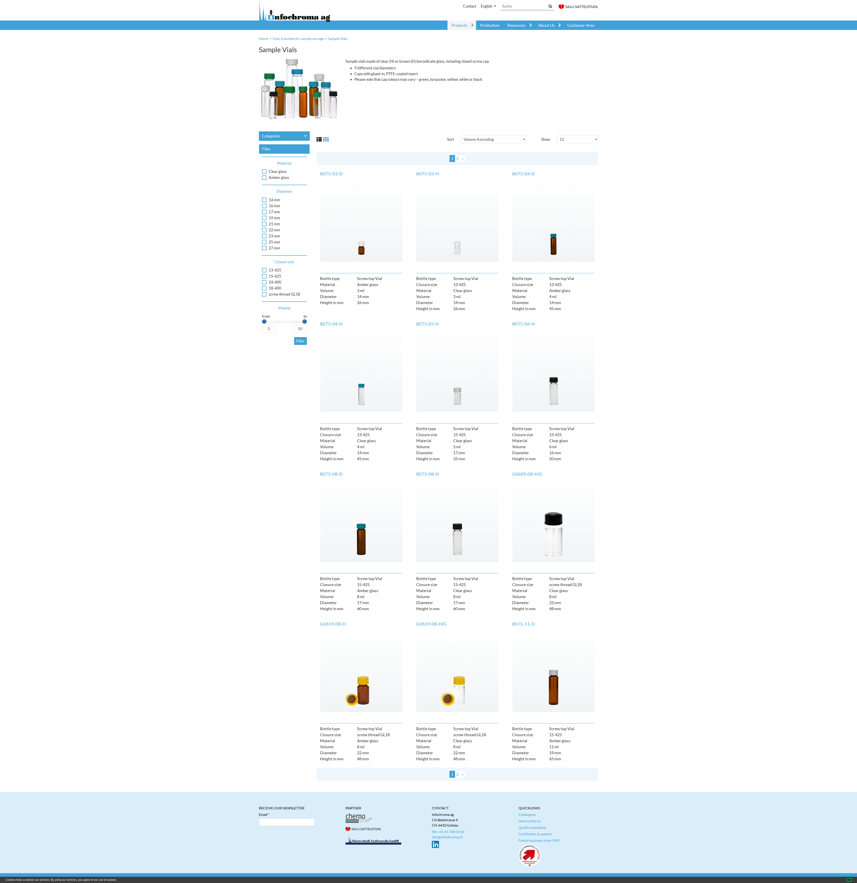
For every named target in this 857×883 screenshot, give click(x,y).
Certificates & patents (535, 834)
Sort (450, 139)
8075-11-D (523, 623)
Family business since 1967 (539, 840)
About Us (546, 25)
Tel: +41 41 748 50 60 (448, 831)
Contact (469, 6)
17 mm (274, 212)
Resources (517, 25)
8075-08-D (331, 474)
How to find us (529, 821)
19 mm (274, 218)
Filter (300, 341)
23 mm (274, 236)
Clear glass (278, 171)
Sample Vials (337, 38)
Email (263, 814)
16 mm (274, 206)
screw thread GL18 (284, 294)
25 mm (274, 242)
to (305, 316)
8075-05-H (427, 323)
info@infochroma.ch (447, 837)
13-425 (275, 270)
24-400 (275, 282)
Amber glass (279, 177)
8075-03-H (427, 173)
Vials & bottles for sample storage (298, 38)
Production (490, 25)
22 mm (274, 230)
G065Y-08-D (333, 623)
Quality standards (532, 827)
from (266, 316)
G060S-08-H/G (527, 474)
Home (263, 38)
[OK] (849, 879)
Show (545, 139)
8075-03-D (331, 173)
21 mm (274, 224)
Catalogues (527, 814)
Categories (271, 136)
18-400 (275, 288)
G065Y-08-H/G (431, 623)
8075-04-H (331, 323)
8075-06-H (523, 323)
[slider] (264, 321)
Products (459, 25)
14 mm (274, 200)
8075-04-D (523, 173)
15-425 (275, 276)
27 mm (274, 248)
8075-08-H (427, 474)
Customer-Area (580, 25)
